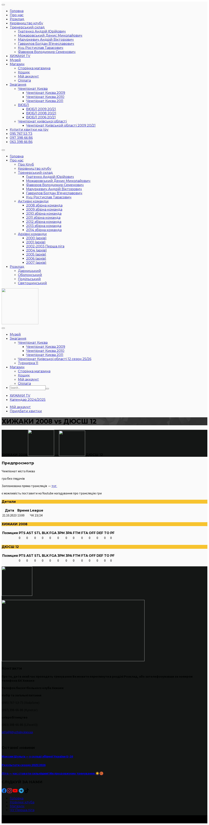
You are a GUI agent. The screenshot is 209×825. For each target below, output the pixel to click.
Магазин (17, 806)
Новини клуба (22, 802)
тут (54, 486)
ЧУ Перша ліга (22, 810)
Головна (16, 798)
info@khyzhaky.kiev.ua (17, 732)
